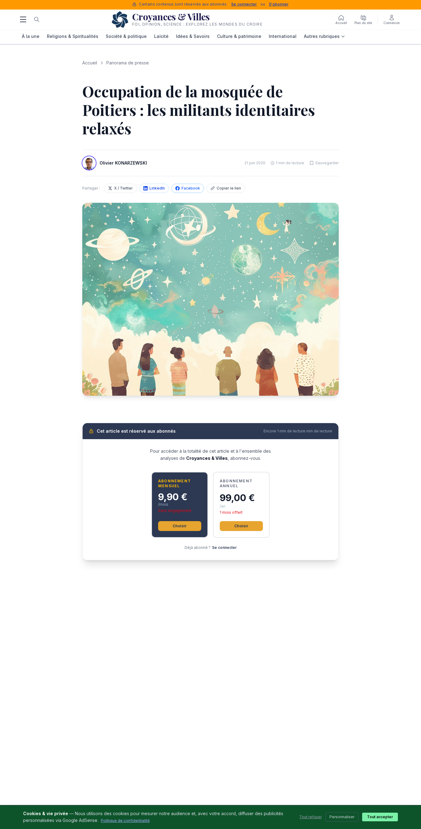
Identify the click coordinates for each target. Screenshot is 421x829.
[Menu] (23, 19)
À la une (30, 36)
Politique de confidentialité (125, 820)
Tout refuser (310, 817)
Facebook (191, 188)
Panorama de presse (127, 62)
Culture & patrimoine (239, 36)
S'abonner (279, 4)
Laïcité (161, 36)
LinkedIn (157, 188)
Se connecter (244, 4)
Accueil (89, 62)
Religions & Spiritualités (72, 36)
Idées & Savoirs (193, 36)
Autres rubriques (322, 36)
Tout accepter (380, 817)
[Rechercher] (37, 19)
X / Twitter (123, 188)
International (282, 36)
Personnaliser (341, 817)
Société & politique (126, 36)
